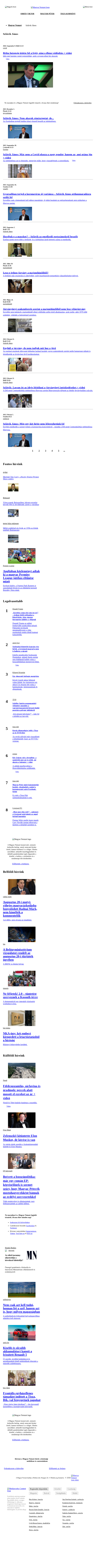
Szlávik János (7, 231)
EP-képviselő (7, 1171)
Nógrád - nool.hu (67, 1506)
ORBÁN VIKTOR (27, 14)
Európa (5, 149)
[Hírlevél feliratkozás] (8, 1238)
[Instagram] (17, 1238)
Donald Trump (17, 609)
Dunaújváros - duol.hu (35, 1516)
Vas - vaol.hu (66, 1520)
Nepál (5, 1080)
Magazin (33, 1493)
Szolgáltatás (61, 1493)
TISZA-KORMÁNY (68, 14)
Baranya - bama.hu (34, 1503)
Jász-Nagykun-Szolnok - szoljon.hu (73, 1499)
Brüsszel (6, 498)
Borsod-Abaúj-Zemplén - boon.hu (39, 1509)
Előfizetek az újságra (57, 1468)
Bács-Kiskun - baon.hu (36, 1499)
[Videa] (26, 1238)
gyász (5, 472)
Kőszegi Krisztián (18, 672)
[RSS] (35, 1238)
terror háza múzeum (11, 524)
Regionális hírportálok (39, 1489)
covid (5, 48)
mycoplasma (7, 113)
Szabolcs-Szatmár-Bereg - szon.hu (72, 1513)
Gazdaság (71, 1489)
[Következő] (69, 451)
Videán (12, 1233)
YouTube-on (20, 1233)
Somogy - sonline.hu (68, 1509)
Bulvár (46, 1493)
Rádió (75, 1493)
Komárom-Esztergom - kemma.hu (72, 1503)
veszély (5, 189)
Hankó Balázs (10, 1248)
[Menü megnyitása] (87, 7)
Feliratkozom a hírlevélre (83, 103)
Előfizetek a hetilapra (20, 864)
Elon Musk (7, 1130)
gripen (14, 754)
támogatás (11, 1250)
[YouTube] (30, 1238)
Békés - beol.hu (33, 1506)
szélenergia (7, 1300)
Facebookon (30, 1226)
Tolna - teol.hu (66, 1516)
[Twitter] (21, 1238)
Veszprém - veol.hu (68, 1523)
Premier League (8, 566)
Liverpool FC (17, 808)
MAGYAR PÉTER (47, 14)
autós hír (6, 1343)
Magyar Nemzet (15, 25)
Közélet (57, 1489)
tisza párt (15, 727)
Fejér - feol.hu (33, 1520)
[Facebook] (12, 1238)
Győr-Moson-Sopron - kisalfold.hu (39, 1523)
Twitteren (13, 1228)
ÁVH (14, 700)
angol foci (16, 643)
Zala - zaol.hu (66, 1526)
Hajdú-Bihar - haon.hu (35, 1526)
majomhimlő (7, 268)
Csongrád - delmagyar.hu (36, 1513)
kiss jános (6, 1388)
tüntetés (5, 988)
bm (4, 944)
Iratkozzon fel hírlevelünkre (20, 1222)
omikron (6, 419)
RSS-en (29, 1233)
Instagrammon (31, 1231)
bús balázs (6, 1028)
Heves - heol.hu (33, 1530)
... (64, 451)
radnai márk (7, 897)
